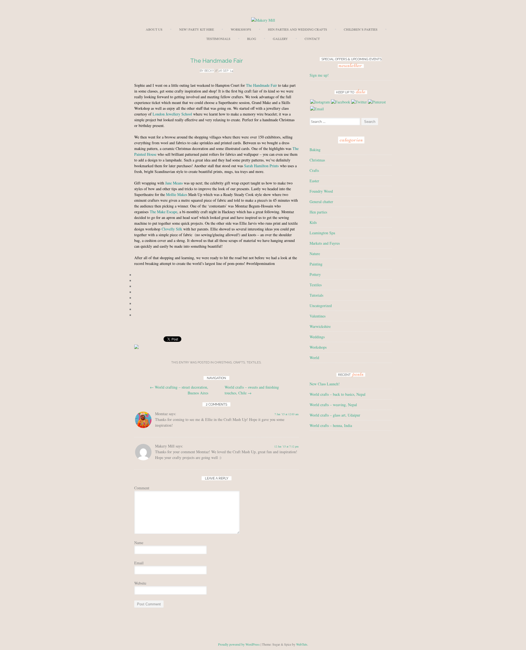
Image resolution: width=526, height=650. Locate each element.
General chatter (321, 201)
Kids (313, 222)
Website (140, 583)
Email (139, 562)
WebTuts (301, 644)
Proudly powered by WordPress (239, 644)
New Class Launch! (325, 383)
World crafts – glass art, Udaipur (335, 415)
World (314, 357)
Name (138, 542)
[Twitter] (359, 102)
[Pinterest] (376, 102)
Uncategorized (321, 305)
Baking (315, 149)
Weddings (317, 336)
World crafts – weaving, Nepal (333, 404)
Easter (314, 180)
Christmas (223, 362)
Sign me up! (319, 75)
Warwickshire (320, 326)
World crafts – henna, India (331, 425)
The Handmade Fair (216, 60)
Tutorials (316, 295)
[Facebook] (340, 102)
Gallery (280, 38)
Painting (316, 264)
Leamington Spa (322, 232)
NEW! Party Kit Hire (196, 29)
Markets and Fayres (325, 243)
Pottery (315, 274)
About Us (154, 29)
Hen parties (318, 212)
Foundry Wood (321, 191)
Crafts (239, 362)
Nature (315, 253)
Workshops (241, 29)
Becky (209, 71)
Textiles (254, 362)
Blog (251, 38)
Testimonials (218, 38)
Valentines (317, 316)
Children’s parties (361, 29)
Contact (312, 38)
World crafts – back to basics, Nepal (337, 394)
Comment (141, 487)
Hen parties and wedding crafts (297, 29)
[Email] (317, 108)
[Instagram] (320, 102)
